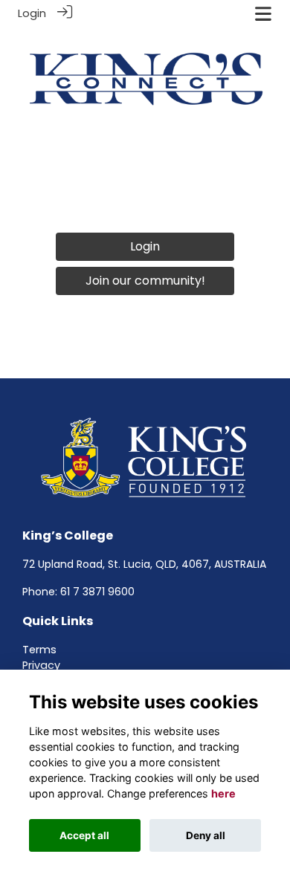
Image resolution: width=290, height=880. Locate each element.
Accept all (84, 835)
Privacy (41, 665)
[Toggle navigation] (263, 14)
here (223, 793)
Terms (39, 649)
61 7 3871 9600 (97, 591)
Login (32, 13)
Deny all (205, 835)
